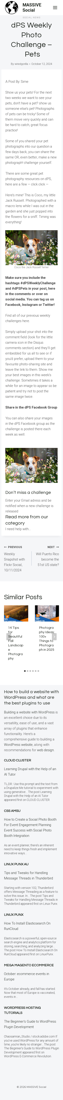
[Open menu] (55, 7)
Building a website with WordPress (29, 712)
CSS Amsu (12, 811)
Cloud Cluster (17, 760)
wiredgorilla (21, 64)
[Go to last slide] (8, 636)
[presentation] (16, 613)
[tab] (25, 671)
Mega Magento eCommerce (29, 965)
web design (45, 750)
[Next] (54, 636)
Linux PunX (13, 914)
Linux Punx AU (16, 864)
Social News (31, 17)
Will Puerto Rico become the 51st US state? (47, 556)
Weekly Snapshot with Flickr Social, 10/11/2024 (14, 559)
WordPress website (18, 745)
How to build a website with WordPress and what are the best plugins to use (31, 697)
